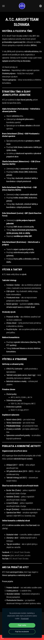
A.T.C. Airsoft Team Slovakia (20, 552)
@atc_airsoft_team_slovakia (20, 555)
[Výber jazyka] (40, 6)
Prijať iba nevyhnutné (22, 632)
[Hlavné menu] (3, 6)
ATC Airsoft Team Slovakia (18, 559)
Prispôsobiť (25, 619)
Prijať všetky (22, 625)
